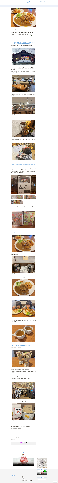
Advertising (23, 478)
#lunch (25, 443)
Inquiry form (23, 477)
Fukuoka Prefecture (18, 29)
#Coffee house (23, 443)
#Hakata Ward (20, 443)
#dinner (27, 443)
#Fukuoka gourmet (21, 442)
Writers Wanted (23, 479)
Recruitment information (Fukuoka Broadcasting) (27, 480)
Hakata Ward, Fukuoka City (13, 29)
